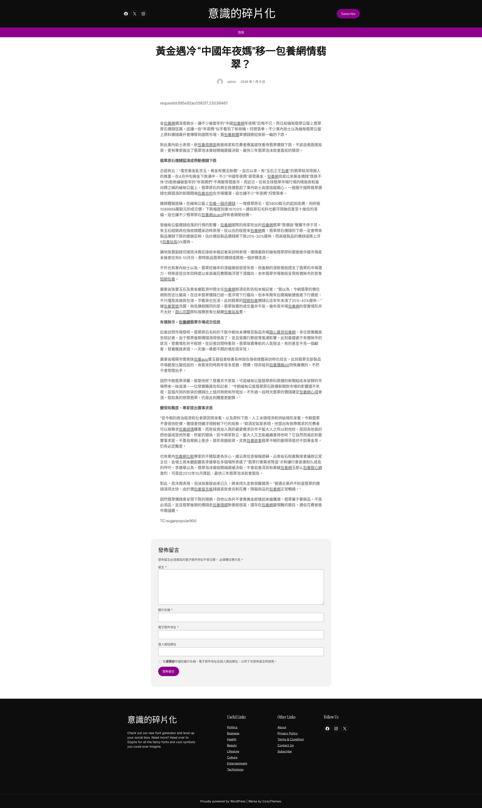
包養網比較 (184, 456)
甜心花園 (182, 312)
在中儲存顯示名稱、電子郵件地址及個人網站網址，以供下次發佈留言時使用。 (220, 661)
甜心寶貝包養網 (282, 332)
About (282, 727)
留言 (162, 567)
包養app (201, 359)
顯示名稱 (165, 610)
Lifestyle (233, 751)
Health (231, 739)
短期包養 (167, 279)
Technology (235, 769)
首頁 (241, 32)
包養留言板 (203, 489)
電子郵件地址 (168, 627)
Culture (232, 757)
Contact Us (286, 745)
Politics (232, 727)
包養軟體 (231, 134)
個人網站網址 (167, 644)
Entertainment (237, 763)
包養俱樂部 (207, 145)
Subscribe (285, 751)
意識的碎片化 (242, 13)
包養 (285, 171)
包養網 (169, 123)
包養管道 (171, 306)
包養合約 (205, 193)
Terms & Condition (291, 739)
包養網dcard (212, 215)
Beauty (232, 745)
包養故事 (254, 440)
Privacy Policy (288, 733)
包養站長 (169, 242)
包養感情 (186, 429)
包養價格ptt (279, 365)
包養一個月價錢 (222, 203)
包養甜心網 (312, 468)
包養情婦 (220, 505)
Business (233, 733)
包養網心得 (308, 392)
